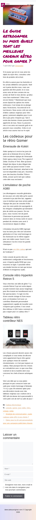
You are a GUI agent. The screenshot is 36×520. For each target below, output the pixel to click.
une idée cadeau (19, 249)
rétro (28, 408)
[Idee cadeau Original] (10, 5)
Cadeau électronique (13, 405)
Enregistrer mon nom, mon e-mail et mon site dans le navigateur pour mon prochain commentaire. (18, 487)
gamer (14, 408)
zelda (11, 411)
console (9, 408)
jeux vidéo (22, 408)
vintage (5, 411)
